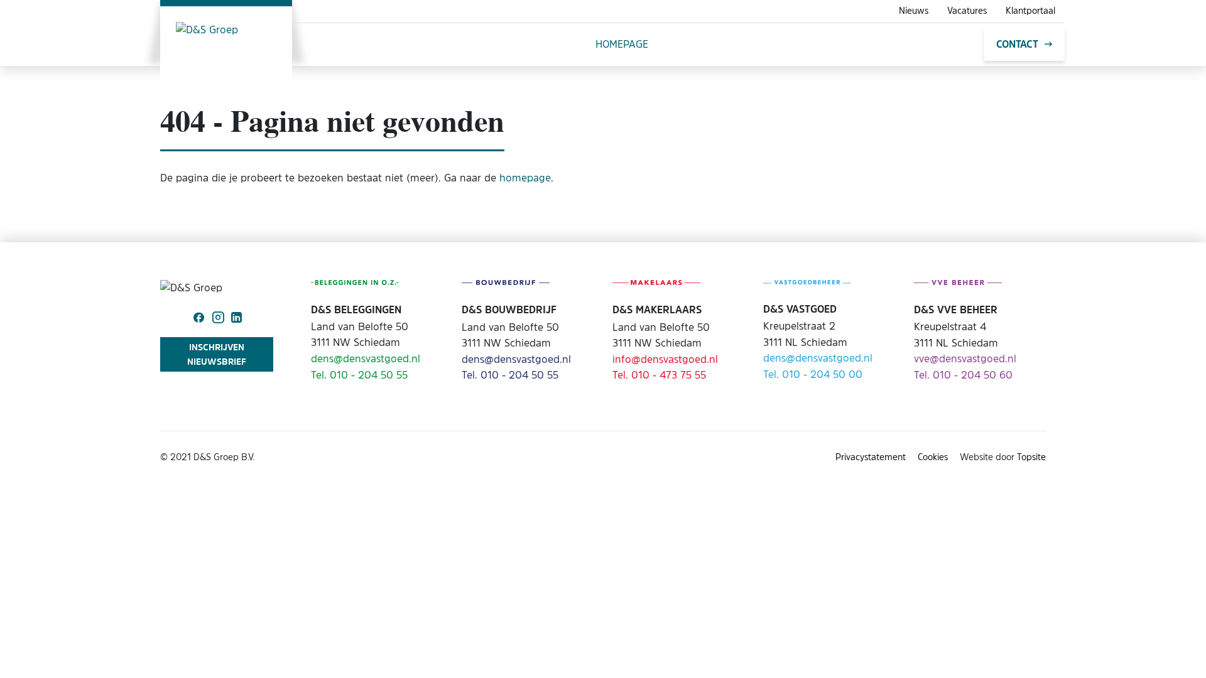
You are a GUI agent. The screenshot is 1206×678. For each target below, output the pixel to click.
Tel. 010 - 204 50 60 (963, 375)
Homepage (621, 44)
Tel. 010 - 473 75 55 (659, 375)
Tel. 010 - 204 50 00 (812, 374)
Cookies (933, 457)
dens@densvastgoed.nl (365, 358)
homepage (525, 178)
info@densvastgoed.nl (665, 359)
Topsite (1031, 457)
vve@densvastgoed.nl (965, 358)
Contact (1017, 44)
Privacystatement (870, 457)
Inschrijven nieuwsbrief (216, 354)
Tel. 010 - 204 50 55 (359, 375)
